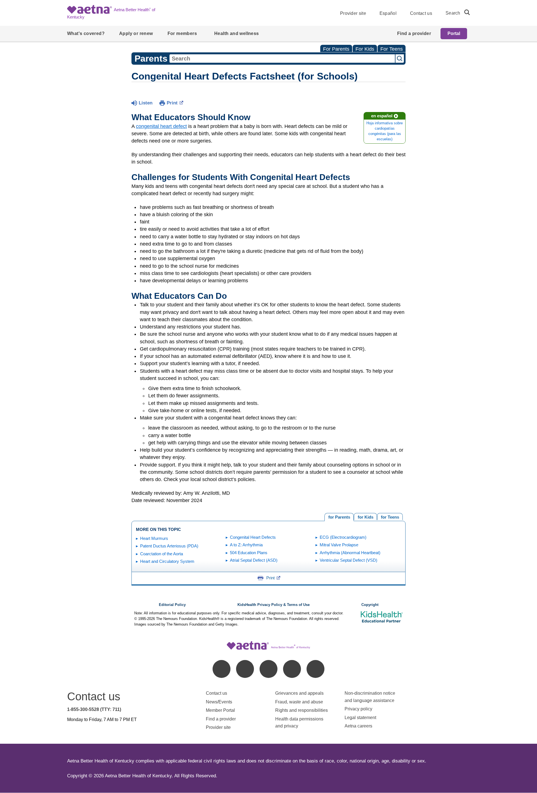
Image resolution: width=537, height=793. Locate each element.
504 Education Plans (248, 552)
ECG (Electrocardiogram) (343, 537)
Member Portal (220, 710)
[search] (465, 12)
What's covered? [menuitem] (86, 33)
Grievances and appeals (299, 693)
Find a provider (221, 719)
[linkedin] (245, 669)
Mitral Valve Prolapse (339, 544)
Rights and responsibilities (301, 710)
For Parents (336, 49)
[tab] (390, 516)
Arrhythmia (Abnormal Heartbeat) (350, 552)
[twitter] (268, 669)
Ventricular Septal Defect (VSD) (348, 560)
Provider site (353, 13)
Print (172, 103)
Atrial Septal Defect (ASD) (253, 560)
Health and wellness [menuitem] (236, 33)
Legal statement (361, 717)
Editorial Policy (172, 605)
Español (388, 13)
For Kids (364, 49)
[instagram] (292, 669)
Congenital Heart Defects (253, 537)
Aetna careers (358, 726)
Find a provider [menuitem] (414, 33)
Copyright (369, 605)
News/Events (219, 701)
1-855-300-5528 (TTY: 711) (94, 709)
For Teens (391, 49)
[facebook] (221, 669)
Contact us (421, 13)
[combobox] (282, 58)
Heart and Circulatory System (167, 561)
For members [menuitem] (182, 33)
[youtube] (315, 669)
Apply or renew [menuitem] (136, 33)
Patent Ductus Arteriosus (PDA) (169, 546)
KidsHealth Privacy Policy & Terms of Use (273, 605)
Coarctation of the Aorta (161, 553)
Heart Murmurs (154, 538)
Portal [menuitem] (453, 33)
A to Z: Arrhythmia (246, 544)
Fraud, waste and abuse (299, 701)
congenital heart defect (161, 126)
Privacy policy (358, 708)
